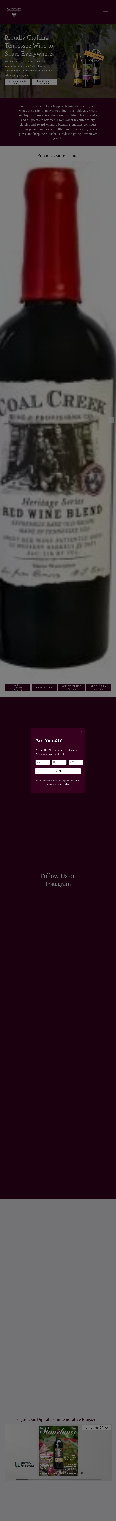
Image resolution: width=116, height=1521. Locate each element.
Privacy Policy (63, 784)
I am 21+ (58, 771)
